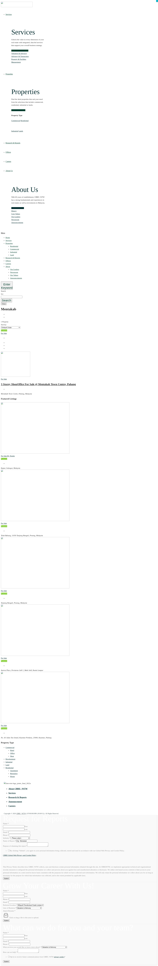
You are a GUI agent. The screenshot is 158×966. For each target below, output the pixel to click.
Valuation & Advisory (19, 53)
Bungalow (14, 773)
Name (6, 824)
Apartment (14, 771)
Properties (9, 243)
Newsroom (15, 220)
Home (8, 238)
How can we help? (10, 952)
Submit (6, 878)
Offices (8, 261)
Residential (25, 121)
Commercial (15, 121)
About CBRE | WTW (18, 789)
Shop (12, 756)
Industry (6, 838)
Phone (6, 835)
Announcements (17, 222)
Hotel (12, 750)
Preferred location (10, 905)
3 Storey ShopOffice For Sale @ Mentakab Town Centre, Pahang (38, 384)
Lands (21, 131)
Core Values (15, 214)
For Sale (4, 333)
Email (6, 832)
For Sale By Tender (8, 456)
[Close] (157, 1)
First (26, 826)
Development (10, 759)
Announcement (15, 801)
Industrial (14, 131)
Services (9, 240)
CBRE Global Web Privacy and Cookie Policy (19, 855)
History (14, 211)
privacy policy (59, 957)
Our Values (14, 275)
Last (25, 829)
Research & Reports (13, 258)
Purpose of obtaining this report (15, 846)
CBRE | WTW (21, 813)
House (12, 776)
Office (12, 753)
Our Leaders (15, 217)
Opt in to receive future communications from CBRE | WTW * (37, 957)
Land (12, 255)
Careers (8, 264)
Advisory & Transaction (20, 56)
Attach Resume (9, 911)
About (8, 266)
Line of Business (9, 908)
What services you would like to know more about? (22, 947)
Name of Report (9, 841)
